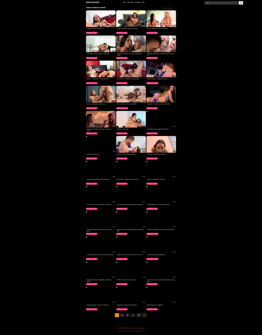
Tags (143, 2)
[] (241, 3)
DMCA (127, 328)
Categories (130, 2)
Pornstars (138, 2)
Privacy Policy (133, 328)
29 (139, 315)
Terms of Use (142, 328)
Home (124, 2)
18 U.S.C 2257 (120, 328)
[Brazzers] (95, 2)
